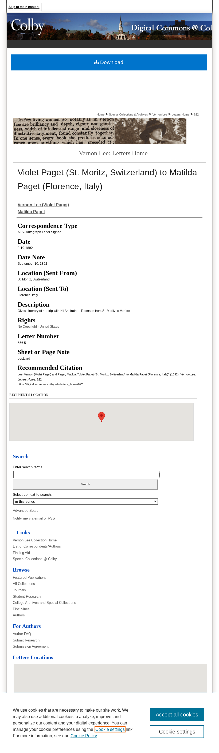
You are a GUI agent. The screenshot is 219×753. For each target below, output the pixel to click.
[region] (109, 723)
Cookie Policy (84, 736)
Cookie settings (110, 729)
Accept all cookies (177, 715)
